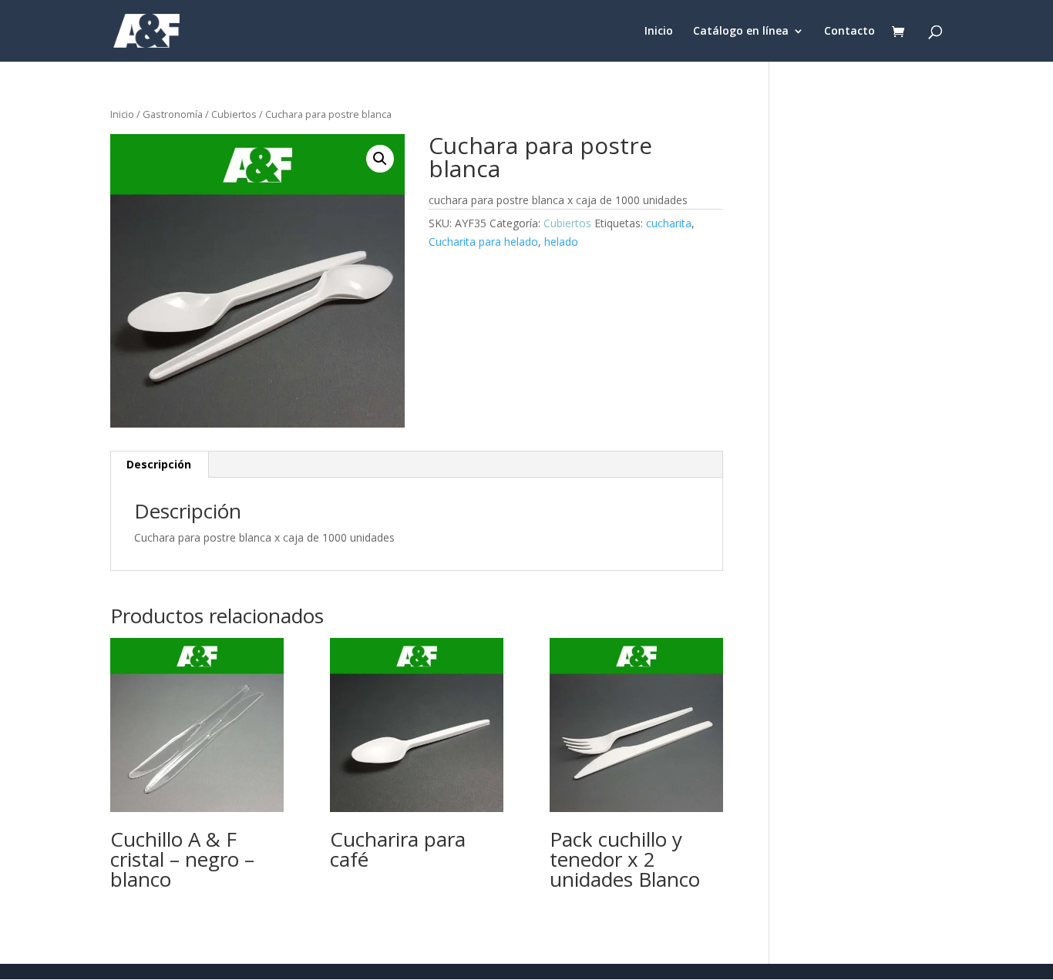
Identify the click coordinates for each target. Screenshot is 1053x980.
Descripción (158, 464)
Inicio (658, 31)
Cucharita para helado (483, 241)
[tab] (159, 464)
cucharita (668, 223)
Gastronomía (173, 114)
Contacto (849, 31)
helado (561, 241)
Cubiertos (234, 114)
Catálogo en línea (741, 31)
